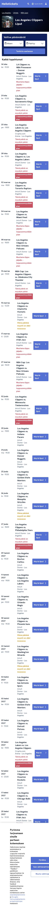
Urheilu (15, 13)
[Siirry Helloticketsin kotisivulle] (10, 4)
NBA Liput (24, 13)
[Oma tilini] (46, 4)
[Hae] (28, 4)
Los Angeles (6, 13)
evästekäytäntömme (17, 895)
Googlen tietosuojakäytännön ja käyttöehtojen (17, 899)
